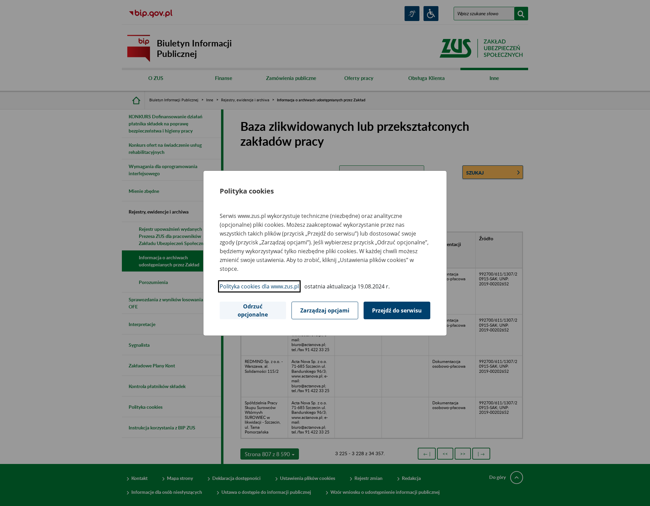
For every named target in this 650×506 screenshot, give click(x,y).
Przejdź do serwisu (397, 310)
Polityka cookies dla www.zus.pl (259, 286)
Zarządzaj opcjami (324, 310)
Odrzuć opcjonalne (253, 310)
